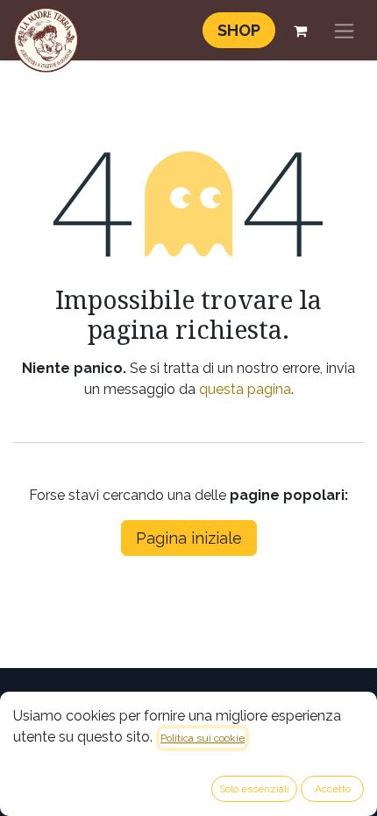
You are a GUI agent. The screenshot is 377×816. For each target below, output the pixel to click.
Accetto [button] (333, 789)
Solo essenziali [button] (254, 789)
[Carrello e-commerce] (299, 30)
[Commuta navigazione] (344, 30)
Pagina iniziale (189, 538)
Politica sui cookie (202, 738)
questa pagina (245, 389)
